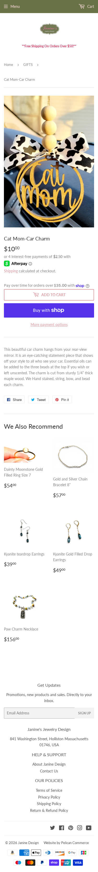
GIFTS (28, 64)
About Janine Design (49, 764)
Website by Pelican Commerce (66, 843)
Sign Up (84, 713)
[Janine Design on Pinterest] (70, 828)
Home (8, 64)
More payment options (49, 324)
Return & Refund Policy (49, 810)
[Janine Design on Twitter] (52, 828)
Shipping (11, 271)
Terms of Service (49, 790)
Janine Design (28, 843)
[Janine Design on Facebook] (61, 828)
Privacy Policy (49, 797)
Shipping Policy (49, 803)
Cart (90, 6)
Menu (15, 6)
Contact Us (49, 771)
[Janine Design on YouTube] (88, 828)
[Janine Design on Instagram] (79, 828)
